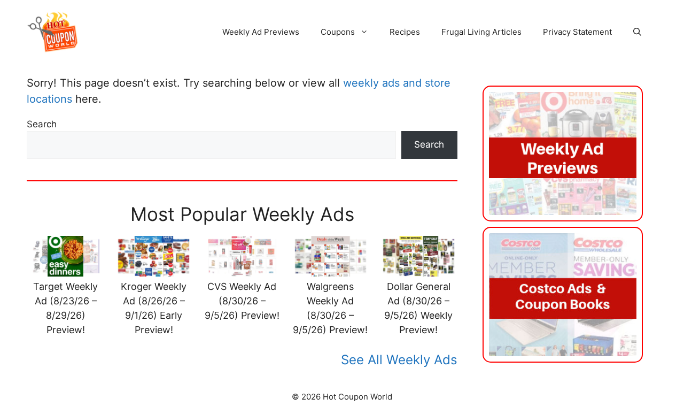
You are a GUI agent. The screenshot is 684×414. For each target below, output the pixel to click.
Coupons (338, 32)
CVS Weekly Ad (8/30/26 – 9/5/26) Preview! (242, 301)
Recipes (405, 32)
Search (42, 124)
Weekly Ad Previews (260, 32)
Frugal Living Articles (481, 32)
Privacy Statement (577, 32)
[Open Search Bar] (637, 32)
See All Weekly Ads (399, 359)
